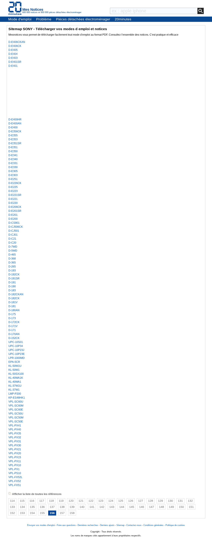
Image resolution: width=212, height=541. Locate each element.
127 (140, 500)
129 (160, 500)
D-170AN (14, 334)
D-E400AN (14, 123)
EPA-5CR (14, 362)
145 (131, 507)
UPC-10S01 (15, 342)
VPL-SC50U (15, 413)
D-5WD (12, 250)
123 (100, 500)
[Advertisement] (106, 93)
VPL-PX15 (14, 457)
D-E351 (13, 147)
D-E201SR (14, 210)
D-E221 (13, 199)
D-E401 (13, 65)
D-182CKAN (15, 294)
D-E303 (13, 175)
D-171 (12, 330)
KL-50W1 (14, 369)
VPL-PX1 (14, 469)
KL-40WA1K (15, 377)
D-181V (13, 302)
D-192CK (14, 274)
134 (22, 507)
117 (41, 500)
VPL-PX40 (14, 429)
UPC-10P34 (15, 346)
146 (141, 507)
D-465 (12, 254)
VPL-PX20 (14, 453)
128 (150, 500)
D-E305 (13, 171)
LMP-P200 (14, 393)
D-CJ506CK (15, 226)
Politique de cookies (175, 525)
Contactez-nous (133, 525)
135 (32, 507)
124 (110, 500)
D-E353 (13, 139)
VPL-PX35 (14, 433)
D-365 (12, 262)
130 (170, 500)
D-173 (12, 318)
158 (72, 513)
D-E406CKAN (16, 42)
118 (51, 500)
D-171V (13, 326)
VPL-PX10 (14, 465)
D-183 (12, 290)
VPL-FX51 (14, 485)
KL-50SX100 (16, 373)
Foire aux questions (66, 525)
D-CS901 (14, 222)
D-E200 (13, 218)
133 (12, 507)
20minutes (123, 19)
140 (82, 507)
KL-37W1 (14, 389)
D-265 (12, 266)
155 (42, 513)
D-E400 (13, 127)
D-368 (12, 258)
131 (180, 500)
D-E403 (13, 57)
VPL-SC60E (15, 409)
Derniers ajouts (107, 525)
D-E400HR (15, 119)
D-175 (12, 314)
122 (90, 500)
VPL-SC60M (15, 405)
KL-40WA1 (14, 381)
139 (72, 507)
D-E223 (13, 191)
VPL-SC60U (15, 401)
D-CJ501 (13, 230)
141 (91, 507)
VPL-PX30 (14, 445)
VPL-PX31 (14, 441)
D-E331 (13, 163)
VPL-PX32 (14, 437)
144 (121, 507)
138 (62, 507)
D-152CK (14, 338)
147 (151, 507)
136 (42, 507)
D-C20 (12, 242)
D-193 (12, 270)
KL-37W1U (15, 385)
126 (130, 500)
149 (171, 507)
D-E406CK (14, 46)
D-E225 (13, 187)
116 (31, 500)
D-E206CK (14, 207)
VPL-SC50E (15, 421)
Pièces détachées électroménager (83, 19)
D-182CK (14, 298)
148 (161, 507)
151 (191, 507)
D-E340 (13, 159)
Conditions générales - (154, 525)
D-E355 (13, 135)
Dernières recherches (88, 525)
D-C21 (12, 238)
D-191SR (14, 278)
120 (71, 500)
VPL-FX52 (14, 481)
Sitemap (120, 525)
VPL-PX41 (14, 425)
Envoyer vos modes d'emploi (41, 525)
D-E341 (13, 155)
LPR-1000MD (16, 358)
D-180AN (14, 310)
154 (32, 513)
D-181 (12, 306)
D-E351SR (14, 143)
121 (81, 500)
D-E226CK (14, 183)
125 (120, 500)
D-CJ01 (13, 234)
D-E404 (13, 53)
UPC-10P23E (16, 354)
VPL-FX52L (15, 477)
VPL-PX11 (14, 461)
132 (190, 500)
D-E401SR (14, 61)
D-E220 (13, 203)
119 (61, 500)
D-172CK (14, 322)
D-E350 (13, 151)
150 (181, 507)
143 (111, 507)
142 (101, 507)
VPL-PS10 (14, 473)
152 (12, 513)
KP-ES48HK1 (16, 397)
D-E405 (13, 50)
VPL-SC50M (15, 417)
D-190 (12, 286)
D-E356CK (14, 131)
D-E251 (13, 179)
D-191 (12, 282)
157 (62, 513)
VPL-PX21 (14, 449)
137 (52, 507)
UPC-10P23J (16, 350)
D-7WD (12, 246)
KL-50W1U (15, 365)
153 (22, 513)
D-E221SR (14, 195)
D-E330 (13, 167)
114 (12, 500)
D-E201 (13, 214)
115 (22, 500)
